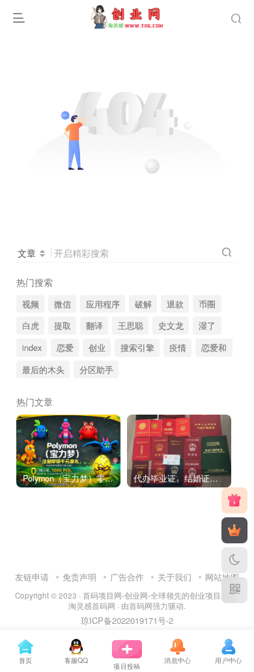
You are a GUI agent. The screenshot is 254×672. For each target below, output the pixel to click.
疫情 (177, 348)
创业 (97, 348)
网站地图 (222, 577)
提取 (62, 325)
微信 (62, 304)
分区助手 (96, 370)
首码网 (140, 606)
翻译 (94, 325)
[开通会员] (234, 530)
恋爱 (65, 348)
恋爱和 (214, 348)
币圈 (207, 304)
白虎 (30, 325)
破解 (143, 304)
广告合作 (127, 577)
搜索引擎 (137, 348)
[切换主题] (234, 560)
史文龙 (171, 325)
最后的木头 (43, 370)
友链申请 (32, 577)
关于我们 (174, 577)
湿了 (207, 325)
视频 (30, 304)
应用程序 (103, 304)
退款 (175, 304)
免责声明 (79, 577)
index (32, 348)
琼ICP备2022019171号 (123, 620)
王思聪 (130, 325)
